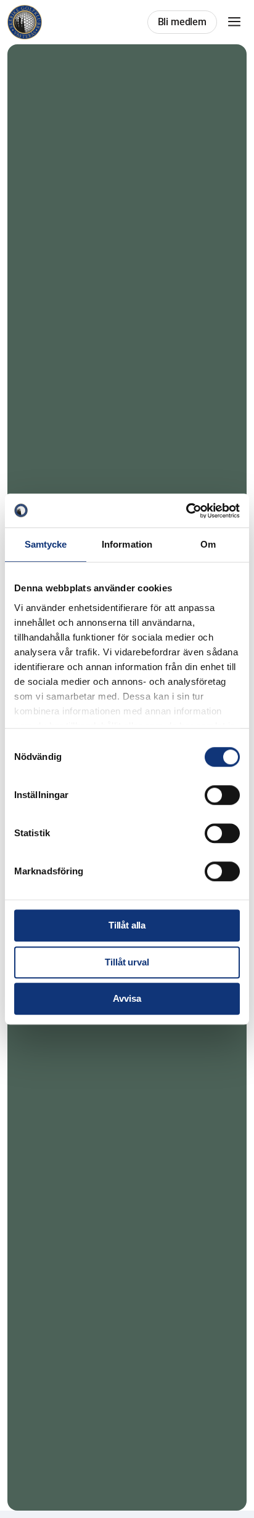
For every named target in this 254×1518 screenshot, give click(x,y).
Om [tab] (208, 544)
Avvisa (127, 998)
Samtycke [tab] (46, 544)
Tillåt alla (127, 925)
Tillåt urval (127, 962)
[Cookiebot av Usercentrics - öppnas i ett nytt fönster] (186, 511)
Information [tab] (127, 544)
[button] (234, 22)
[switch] (222, 795)
